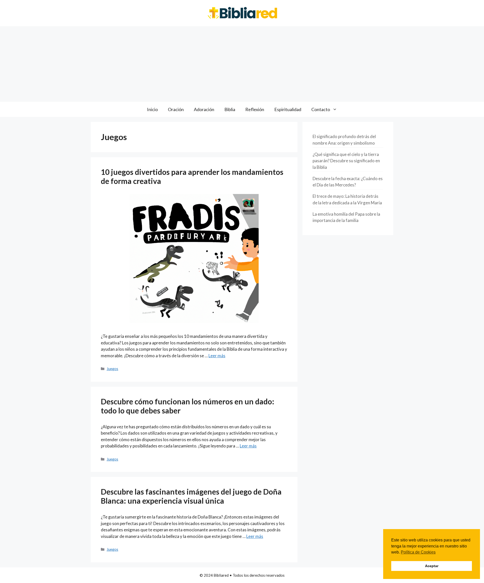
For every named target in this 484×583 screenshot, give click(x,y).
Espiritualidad (287, 109)
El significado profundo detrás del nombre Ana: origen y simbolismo (344, 140)
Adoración (204, 109)
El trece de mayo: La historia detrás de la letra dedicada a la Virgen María (347, 199)
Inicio (152, 109)
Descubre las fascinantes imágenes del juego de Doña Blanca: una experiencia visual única (191, 496)
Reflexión (254, 109)
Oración (176, 109)
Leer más (216, 355)
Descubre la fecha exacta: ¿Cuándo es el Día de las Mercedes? (348, 182)
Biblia (229, 109)
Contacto (320, 109)
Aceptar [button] (431, 566)
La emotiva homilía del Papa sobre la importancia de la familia (346, 217)
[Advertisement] (242, 64)
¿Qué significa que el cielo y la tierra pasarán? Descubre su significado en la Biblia (346, 161)
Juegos (112, 369)
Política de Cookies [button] (418, 552)
